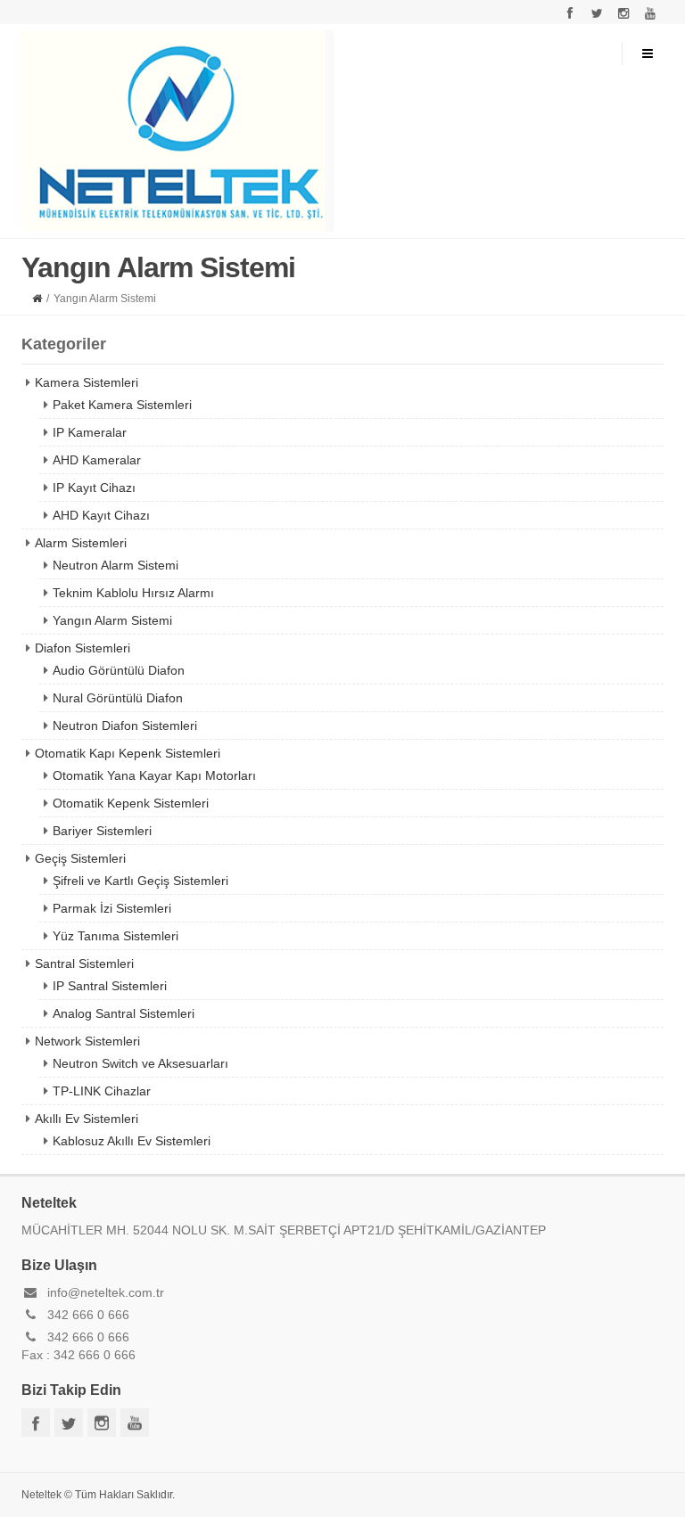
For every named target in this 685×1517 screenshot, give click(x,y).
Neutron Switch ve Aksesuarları (140, 1063)
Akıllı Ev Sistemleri (86, 1118)
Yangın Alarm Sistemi (112, 620)
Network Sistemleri (87, 1041)
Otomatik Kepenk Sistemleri (131, 803)
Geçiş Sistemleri (80, 858)
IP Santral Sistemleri (110, 986)
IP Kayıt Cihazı (94, 487)
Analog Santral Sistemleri (123, 1013)
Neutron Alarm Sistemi (115, 565)
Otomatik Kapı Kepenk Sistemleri (127, 753)
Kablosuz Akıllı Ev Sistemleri (131, 1141)
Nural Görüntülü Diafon (118, 698)
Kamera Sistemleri (86, 382)
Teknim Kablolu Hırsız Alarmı (133, 593)
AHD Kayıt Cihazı (101, 515)
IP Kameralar (90, 432)
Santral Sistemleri (84, 963)
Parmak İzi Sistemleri (112, 908)
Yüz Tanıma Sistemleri (115, 936)
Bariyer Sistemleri (102, 831)
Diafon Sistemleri (82, 648)
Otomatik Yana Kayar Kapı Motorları (154, 775)
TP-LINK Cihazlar (102, 1091)
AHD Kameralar (97, 460)
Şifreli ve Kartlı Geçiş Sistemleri (140, 880)
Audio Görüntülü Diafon (119, 670)
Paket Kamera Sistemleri (122, 405)
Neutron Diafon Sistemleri (125, 725)
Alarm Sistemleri (81, 543)
